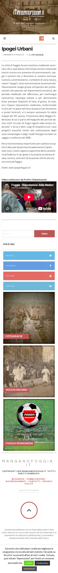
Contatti (34, 481)
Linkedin (10, 286)
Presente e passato (14, 55)
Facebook (11, 266)
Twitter (9, 256)
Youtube (10, 276)
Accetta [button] (29, 563)
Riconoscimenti (16, 481)
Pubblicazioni (36, 479)
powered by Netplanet (29, 490)
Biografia (18, 479)
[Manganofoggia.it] (29, 17)
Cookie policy (42, 563)
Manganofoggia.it (29, 463)
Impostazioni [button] (29, 568)
